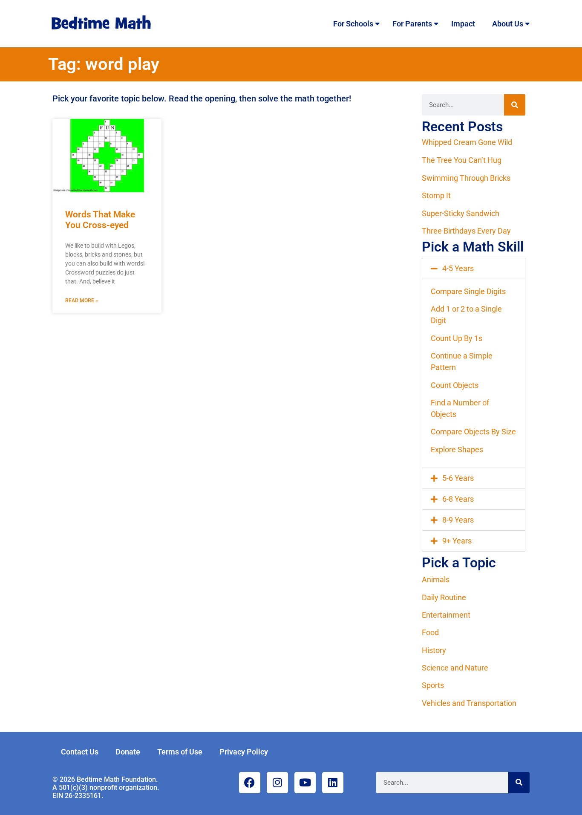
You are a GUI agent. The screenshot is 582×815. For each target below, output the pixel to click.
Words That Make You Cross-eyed (100, 219)
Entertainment (446, 614)
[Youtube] (305, 782)
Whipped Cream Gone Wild (467, 142)
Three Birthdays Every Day (466, 230)
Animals (435, 579)
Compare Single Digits (468, 291)
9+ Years (457, 540)
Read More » (81, 300)
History (434, 650)
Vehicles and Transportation (469, 703)
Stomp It (436, 195)
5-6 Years (458, 478)
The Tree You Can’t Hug (461, 160)
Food (430, 632)
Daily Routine (444, 597)
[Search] (514, 105)
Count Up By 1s (456, 338)
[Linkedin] (332, 782)
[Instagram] (277, 782)
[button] (473, 268)
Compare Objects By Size (473, 431)
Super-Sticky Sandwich (460, 213)
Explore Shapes (457, 449)
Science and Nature (455, 667)
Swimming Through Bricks (466, 177)
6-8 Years (458, 498)
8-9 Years (458, 519)
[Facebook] (249, 782)
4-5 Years (458, 268)
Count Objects (454, 385)
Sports (433, 685)
